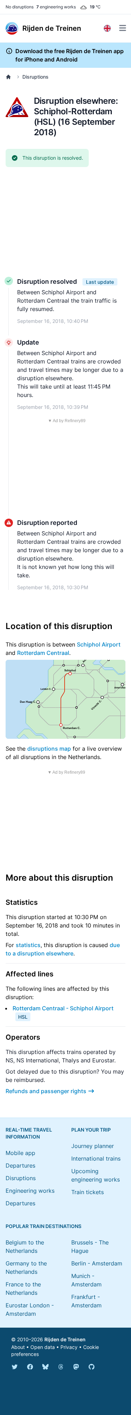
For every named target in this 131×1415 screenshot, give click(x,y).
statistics (28, 944)
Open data (42, 1347)
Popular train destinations (43, 1226)
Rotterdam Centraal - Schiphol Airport (63, 1008)
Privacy (69, 1347)
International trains (96, 1158)
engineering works (56, 6)
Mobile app (20, 1152)
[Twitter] (14, 1366)
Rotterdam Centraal (43, 652)
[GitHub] (91, 1366)
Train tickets (87, 1192)
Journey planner (92, 1145)
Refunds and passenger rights (46, 1091)
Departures (20, 1165)
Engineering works (30, 1190)
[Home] (10, 77)
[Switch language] (107, 28)
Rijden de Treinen (65, 1339)
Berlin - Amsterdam (96, 1263)
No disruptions (20, 6)
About (18, 1347)
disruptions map (49, 748)
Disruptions (35, 77)
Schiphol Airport (99, 644)
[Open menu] (122, 28)
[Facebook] (30, 1366)
